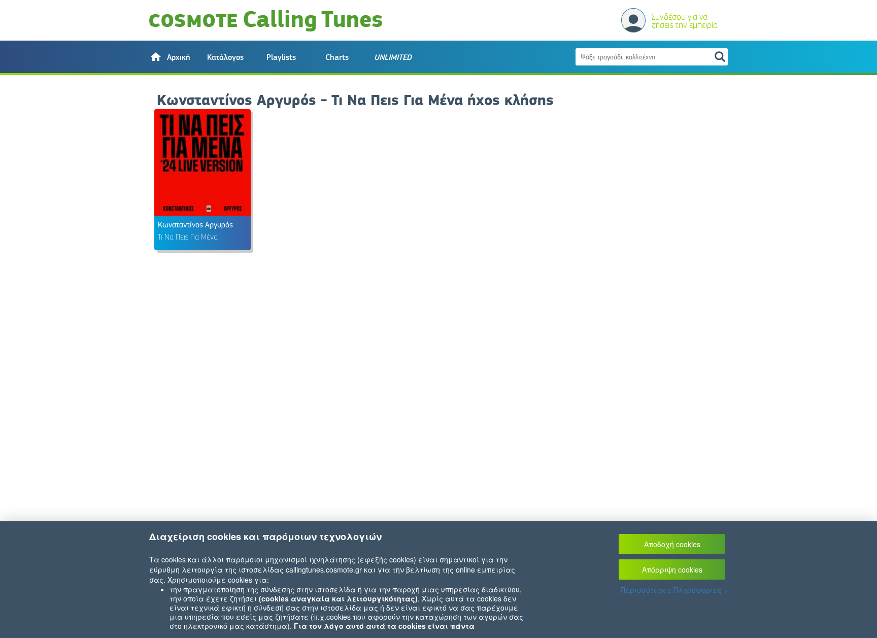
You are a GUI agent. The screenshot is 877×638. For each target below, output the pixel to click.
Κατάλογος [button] (225, 57)
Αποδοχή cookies (672, 544)
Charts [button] (337, 57)
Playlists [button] (281, 57)
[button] (169, 57)
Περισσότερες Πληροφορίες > (674, 590)
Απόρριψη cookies (672, 569)
